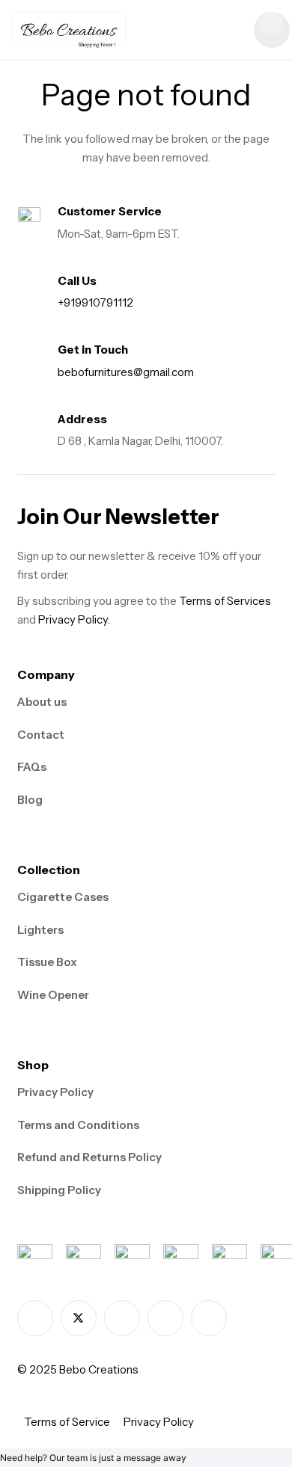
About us (42, 702)
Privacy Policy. (74, 619)
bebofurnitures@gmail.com (126, 372)
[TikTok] (165, 1318)
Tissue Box (47, 962)
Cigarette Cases (63, 897)
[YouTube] (209, 1318)
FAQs (31, 767)
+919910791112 (95, 302)
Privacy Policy (55, 1092)
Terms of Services (225, 601)
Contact (40, 735)
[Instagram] (122, 1318)
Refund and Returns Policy (89, 1157)
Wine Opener (53, 995)
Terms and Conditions (78, 1125)
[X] (79, 1318)
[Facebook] (35, 1318)
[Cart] (272, 30)
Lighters (40, 930)
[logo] (69, 30)
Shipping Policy (59, 1190)
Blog (30, 800)
